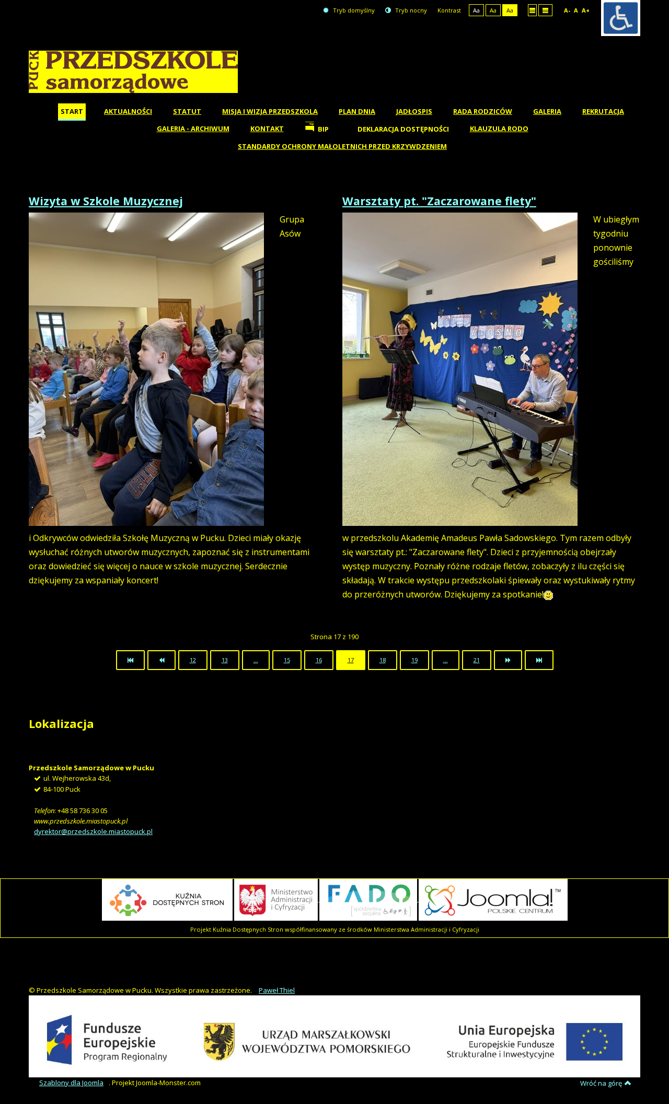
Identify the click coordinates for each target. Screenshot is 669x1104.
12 (193, 660)
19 (414, 660)
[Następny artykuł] (508, 660)
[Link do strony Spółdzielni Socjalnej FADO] (369, 898)
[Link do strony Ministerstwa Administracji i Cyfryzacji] (276, 898)
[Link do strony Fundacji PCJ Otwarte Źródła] (493, 898)
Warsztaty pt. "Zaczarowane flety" (439, 200)
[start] (130, 660)
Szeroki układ (545, 10)
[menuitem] (72, 112)
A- (567, 10)
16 (319, 660)
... (255, 660)
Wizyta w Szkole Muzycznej (106, 200)
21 (477, 660)
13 (225, 660)
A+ (586, 10)
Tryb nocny (410, 10)
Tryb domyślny (353, 10)
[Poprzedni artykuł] (161, 660)
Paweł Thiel (277, 990)
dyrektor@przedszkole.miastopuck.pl (93, 831)
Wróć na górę (601, 1083)
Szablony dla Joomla (71, 1082)
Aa (476, 10)
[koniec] (539, 660)
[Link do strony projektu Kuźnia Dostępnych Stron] (167, 898)
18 (382, 660)
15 (287, 660)
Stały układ (532, 10)
